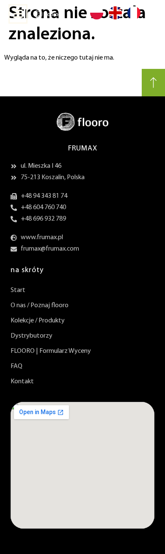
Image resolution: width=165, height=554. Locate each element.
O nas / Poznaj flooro (40, 305)
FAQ (16, 366)
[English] (115, 18)
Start (18, 290)
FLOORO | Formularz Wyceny (51, 351)
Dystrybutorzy (31, 336)
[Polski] (96, 18)
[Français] (134, 18)
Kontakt (22, 381)
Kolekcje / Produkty (38, 320)
